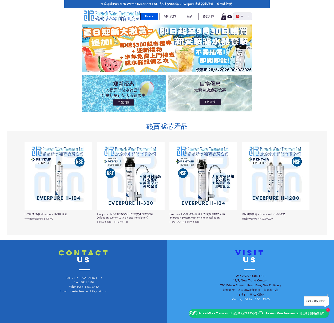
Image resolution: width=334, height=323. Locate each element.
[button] (223, 16)
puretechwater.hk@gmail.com (88, 291)
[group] (167, 183)
